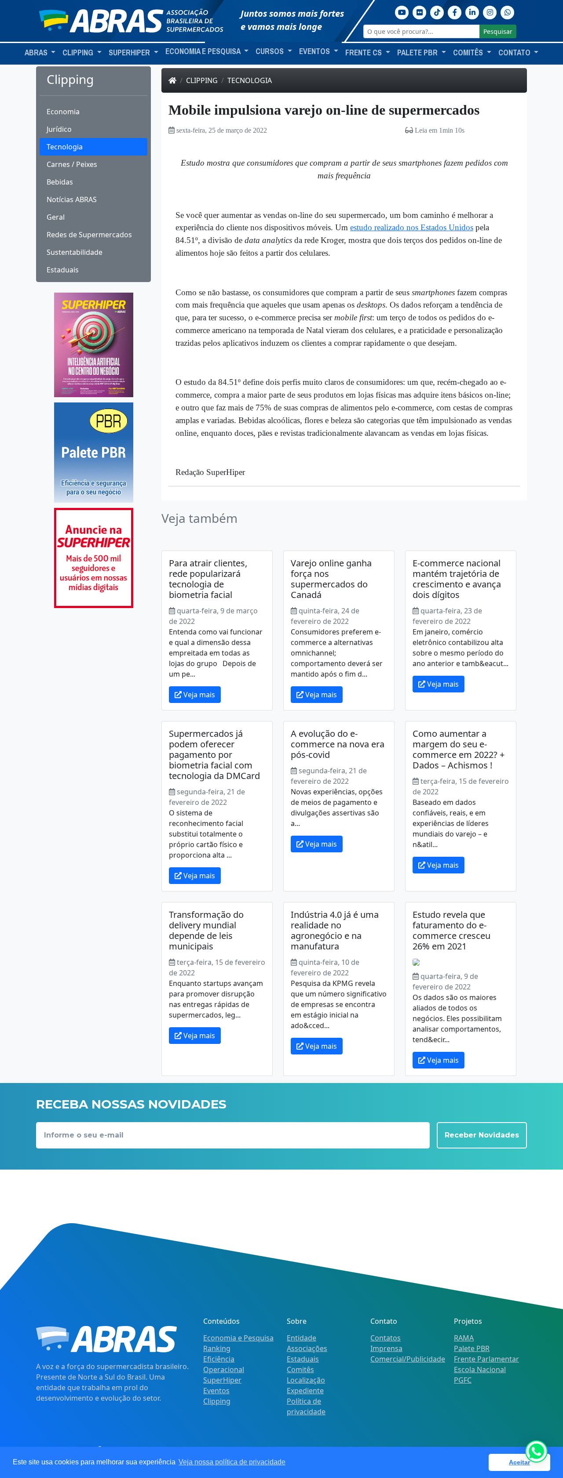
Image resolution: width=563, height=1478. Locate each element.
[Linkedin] (472, 11)
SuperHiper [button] (130, 53)
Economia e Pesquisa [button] (203, 51)
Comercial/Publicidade (407, 1359)
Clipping (202, 80)
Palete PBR (472, 1348)
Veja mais (198, 694)
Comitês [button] (469, 53)
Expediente (305, 1390)
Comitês (300, 1369)
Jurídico (59, 129)
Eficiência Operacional (223, 1364)
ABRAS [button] (37, 53)
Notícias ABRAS (72, 199)
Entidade (301, 1338)
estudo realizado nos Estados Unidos (411, 227)
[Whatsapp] (507, 11)
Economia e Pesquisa (238, 1338)
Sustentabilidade (74, 252)
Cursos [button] (270, 51)
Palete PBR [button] (418, 53)
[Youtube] (402, 11)
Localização (306, 1380)
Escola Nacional (480, 1369)
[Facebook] (455, 11)
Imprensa (386, 1348)
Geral (56, 217)
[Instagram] (490, 11)
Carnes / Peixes (72, 164)
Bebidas (60, 182)
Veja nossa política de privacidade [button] (232, 1462)
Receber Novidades (482, 1135)
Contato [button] (515, 53)
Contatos (385, 1338)
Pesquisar (497, 31)
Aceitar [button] (519, 1462)
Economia (63, 111)
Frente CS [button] (364, 53)
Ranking (216, 1348)
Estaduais (63, 270)
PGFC (463, 1380)
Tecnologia (65, 147)
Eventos (216, 1390)
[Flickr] (419, 11)
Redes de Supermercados (89, 234)
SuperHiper (222, 1380)
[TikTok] (437, 11)
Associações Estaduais (307, 1354)
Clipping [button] (78, 53)
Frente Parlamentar (486, 1359)
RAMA (464, 1338)
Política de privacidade (306, 1406)
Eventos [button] (315, 51)
